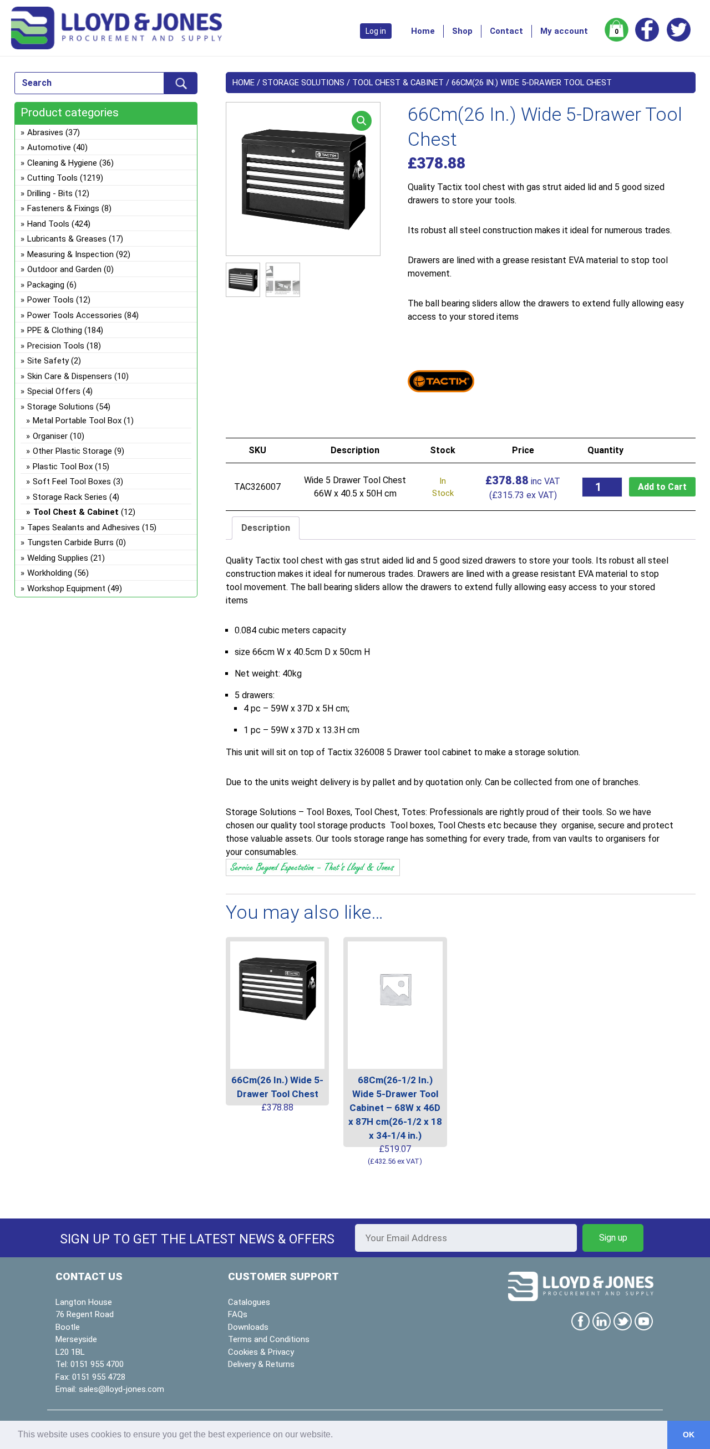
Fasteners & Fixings (63, 208)
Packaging (45, 285)
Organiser (50, 436)
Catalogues (249, 1302)
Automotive (49, 147)
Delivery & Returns (261, 1364)
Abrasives (45, 132)
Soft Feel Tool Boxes (72, 482)
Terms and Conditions (269, 1339)
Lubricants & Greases (66, 239)
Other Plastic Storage (72, 451)
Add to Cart (662, 487)
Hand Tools (48, 224)
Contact (506, 31)
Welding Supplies (57, 558)
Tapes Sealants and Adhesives (83, 528)
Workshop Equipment (66, 588)
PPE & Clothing (54, 330)
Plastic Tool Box (63, 467)
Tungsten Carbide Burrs (70, 542)
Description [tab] (265, 528)
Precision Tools (55, 346)
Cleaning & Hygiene (62, 163)
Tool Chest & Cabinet (398, 83)
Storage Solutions (303, 83)
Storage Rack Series (70, 497)
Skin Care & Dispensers (69, 376)
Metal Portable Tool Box (77, 421)
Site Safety (48, 361)
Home (423, 31)
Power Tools (50, 300)
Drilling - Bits (50, 193)
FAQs (237, 1314)
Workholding (49, 573)
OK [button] (688, 1434)
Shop (462, 31)
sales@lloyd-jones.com (121, 1389)
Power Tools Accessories (74, 315)
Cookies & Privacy (261, 1352)
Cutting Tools (52, 178)
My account (564, 31)
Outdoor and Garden (64, 269)
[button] (362, 121)
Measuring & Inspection (70, 254)
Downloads (248, 1327)
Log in (376, 31)
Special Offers (53, 391)
